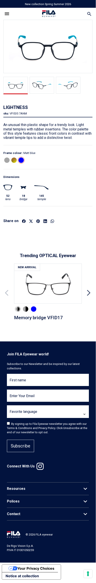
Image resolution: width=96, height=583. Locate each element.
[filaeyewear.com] (13, 534)
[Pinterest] (38, 221)
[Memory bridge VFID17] (48, 284)
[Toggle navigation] (7, 14)
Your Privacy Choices (35, 568)
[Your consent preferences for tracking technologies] (88, 573)
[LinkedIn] (45, 221)
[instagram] (40, 466)
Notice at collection (22, 576)
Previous (7, 292)
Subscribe (20, 446)
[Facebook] (23, 221)
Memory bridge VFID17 (38, 317)
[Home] (48, 14)
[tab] (15, 85)
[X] (31, 221)
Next (88, 292)
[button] (7, 160)
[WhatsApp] (52, 221)
